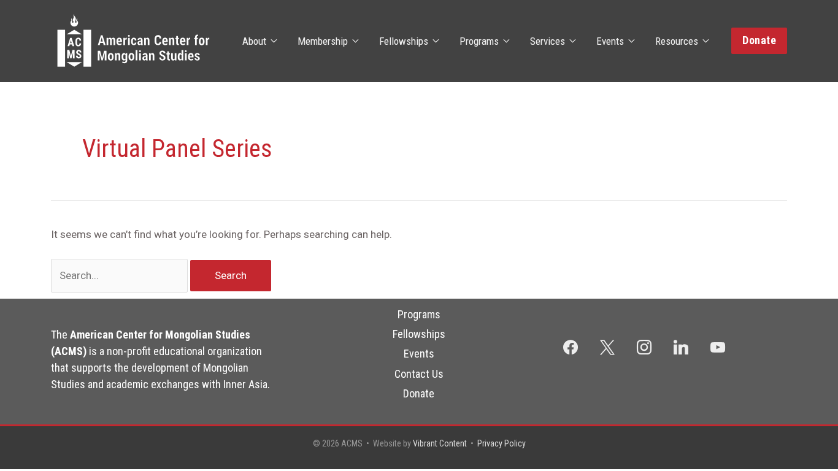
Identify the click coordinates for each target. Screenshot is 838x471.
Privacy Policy (501, 443)
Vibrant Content (440, 443)
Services (547, 41)
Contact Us (419, 373)
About (254, 41)
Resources (676, 41)
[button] (759, 41)
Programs (479, 41)
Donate (418, 393)
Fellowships (403, 41)
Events (610, 41)
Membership (323, 41)
